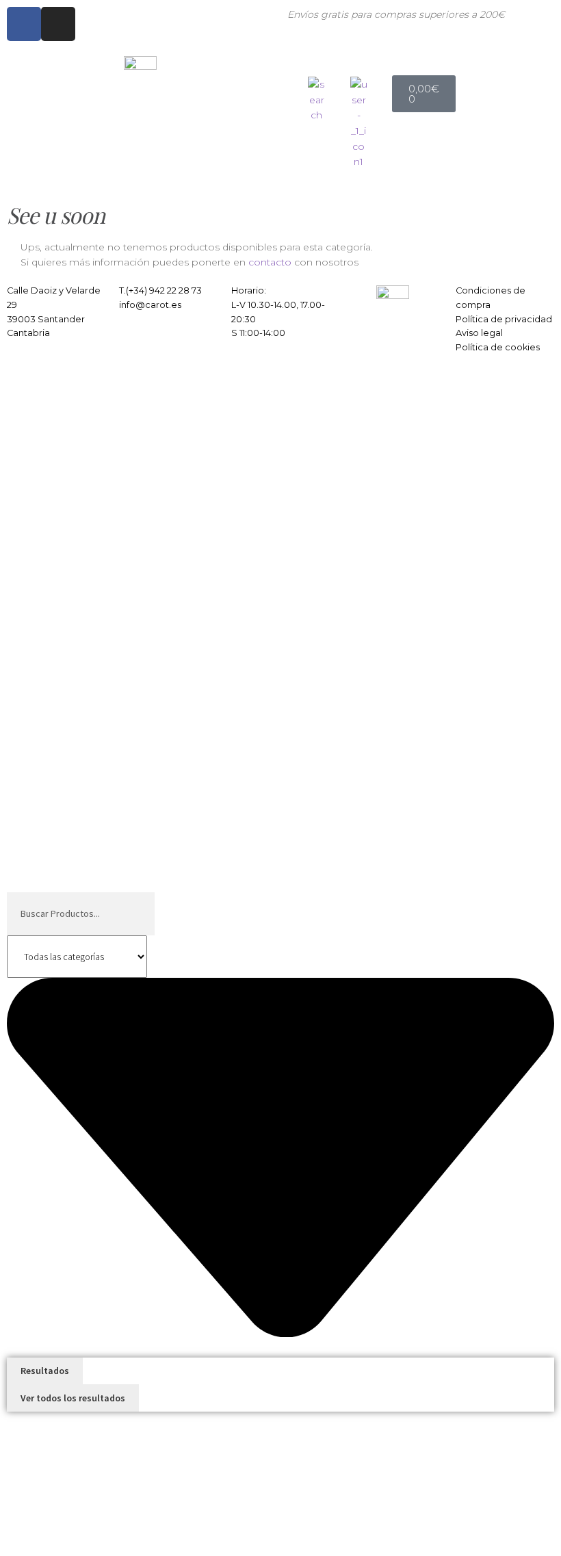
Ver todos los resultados (73, 1398)
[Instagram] (58, 24)
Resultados (45, 1370)
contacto (269, 262)
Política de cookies (498, 347)
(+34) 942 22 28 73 (164, 290)
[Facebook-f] (24, 24)
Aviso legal (479, 333)
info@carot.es (150, 305)
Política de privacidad (504, 319)
